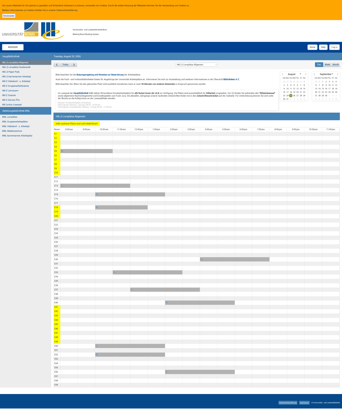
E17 (56, 203)
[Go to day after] (74, 64)
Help (323, 47)
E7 (55, 159)
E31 (56, 263)
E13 (56, 185)
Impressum (304, 403)
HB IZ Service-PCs (11, 100)
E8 (55, 164)
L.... (97, 346)
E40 (56, 302)
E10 (56, 172)
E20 (56, 216)
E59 (56, 385)
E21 (56, 220)
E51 (56, 350)
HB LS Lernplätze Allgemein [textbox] (190, 64)
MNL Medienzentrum (12, 131)
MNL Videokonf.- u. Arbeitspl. (16, 126)
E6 (55, 155)
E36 (56, 285)
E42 (56, 311)
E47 (56, 333)
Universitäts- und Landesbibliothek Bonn (90, 30)
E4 (55, 147)
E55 (56, 367)
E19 (56, 211)
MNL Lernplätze (9, 117)
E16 (56, 198)
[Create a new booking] (69, 134)
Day (319, 64)
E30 (56, 259)
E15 (56, 194)
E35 (56, 281)
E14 (56, 190)
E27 (56, 246)
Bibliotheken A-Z (231, 79)
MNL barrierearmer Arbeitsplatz (17, 135)
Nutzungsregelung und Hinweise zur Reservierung (100, 74)
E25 (56, 237)
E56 (56, 372)
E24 (56, 233)
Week (327, 64)
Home (312, 47)
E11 (56, 177)
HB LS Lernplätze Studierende (16, 67)
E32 (56, 268)
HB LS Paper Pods (11, 72)
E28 (56, 250)
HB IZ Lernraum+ (10, 90)
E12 (56, 181)
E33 (56, 272)
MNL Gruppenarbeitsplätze (15, 121)
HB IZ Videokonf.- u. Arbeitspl (16, 81)
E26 (56, 242)
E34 (56, 276)
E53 (56, 359)
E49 (56, 341)
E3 (55, 142)
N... (97, 354)
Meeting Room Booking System (86, 34)
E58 (56, 380)
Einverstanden (8, 16)
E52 (56, 354)
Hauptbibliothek (80, 93)
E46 (56, 328)
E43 (56, 315)
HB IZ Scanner (9, 95)
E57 (56, 376)
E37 (56, 289)
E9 (55, 168)
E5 (55, 151)
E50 (56, 346)
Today (65, 64)
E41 (56, 307)
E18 (56, 207)
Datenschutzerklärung (66, 10)
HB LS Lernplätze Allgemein (15, 62)
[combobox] (197, 64)
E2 (55, 138)
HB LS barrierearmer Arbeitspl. (16, 76)
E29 (56, 255)
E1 (55, 134)
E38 (56, 294)
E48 (56, 337)
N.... (63, 151)
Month (336, 64)
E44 (56, 320)
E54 (56, 363)
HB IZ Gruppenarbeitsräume (15, 86)
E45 (56, 324)
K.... (167, 371)
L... (62, 185)
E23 (56, 229)
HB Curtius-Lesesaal (12, 104)
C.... (115, 272)
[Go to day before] (56, 64)
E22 (56, 224)
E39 (56, 298)
